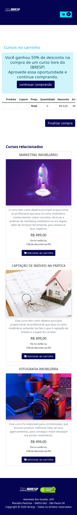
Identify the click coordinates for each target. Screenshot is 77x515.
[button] (66, 15)
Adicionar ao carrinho (40, 253)
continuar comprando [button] (36, 84)
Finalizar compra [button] (60, 123)
